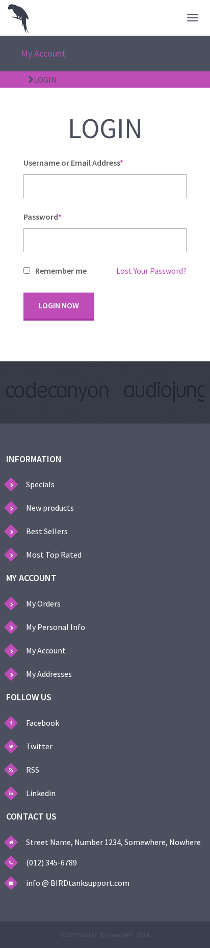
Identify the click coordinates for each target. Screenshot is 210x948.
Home (17, 79)
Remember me (61, 271)
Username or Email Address (73, 163)
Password (42, 217)
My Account (43, 53)
